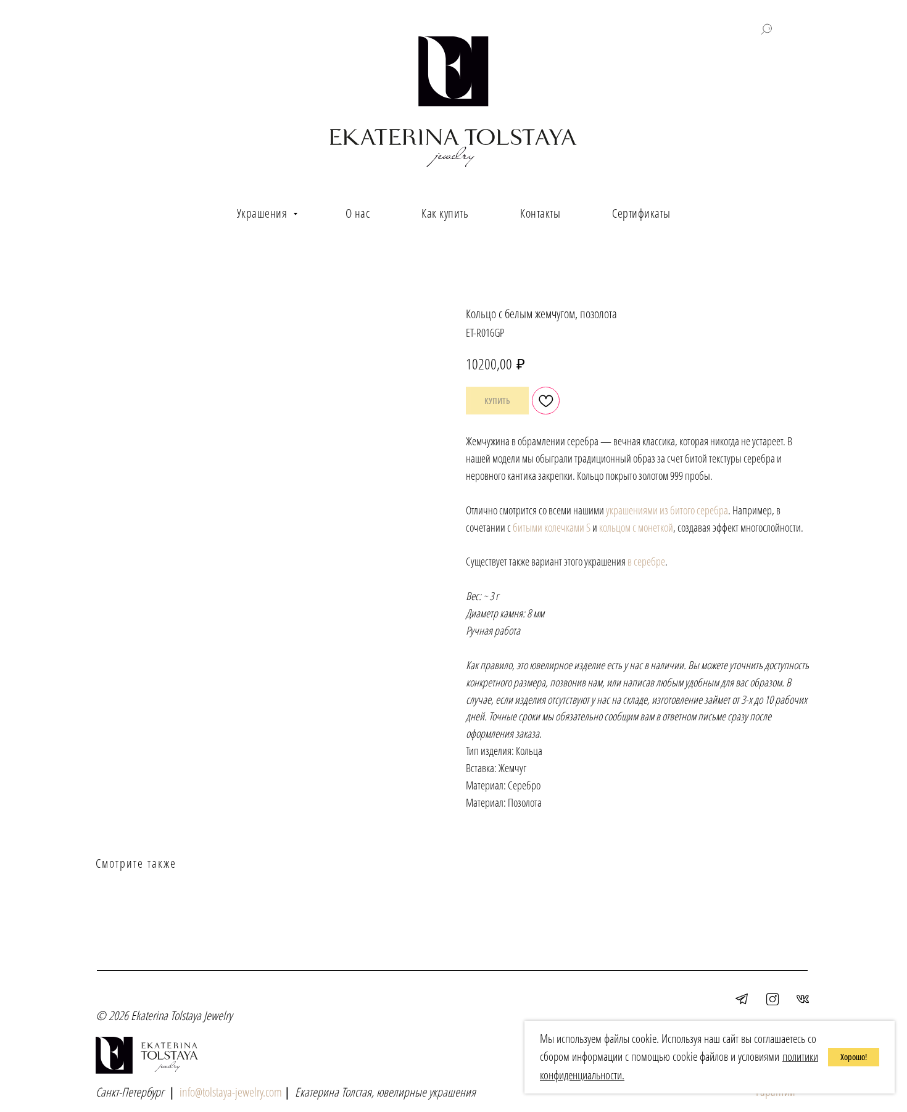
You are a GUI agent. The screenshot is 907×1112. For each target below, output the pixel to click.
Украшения (263, 213)
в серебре (646, 561)
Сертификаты (641, 213)
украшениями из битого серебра (667, 510)
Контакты (540, 213)
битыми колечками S (551, 527)
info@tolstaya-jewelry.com (231, 1092)
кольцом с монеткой (636, 527)
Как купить (444, 213)
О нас (358, 213)
